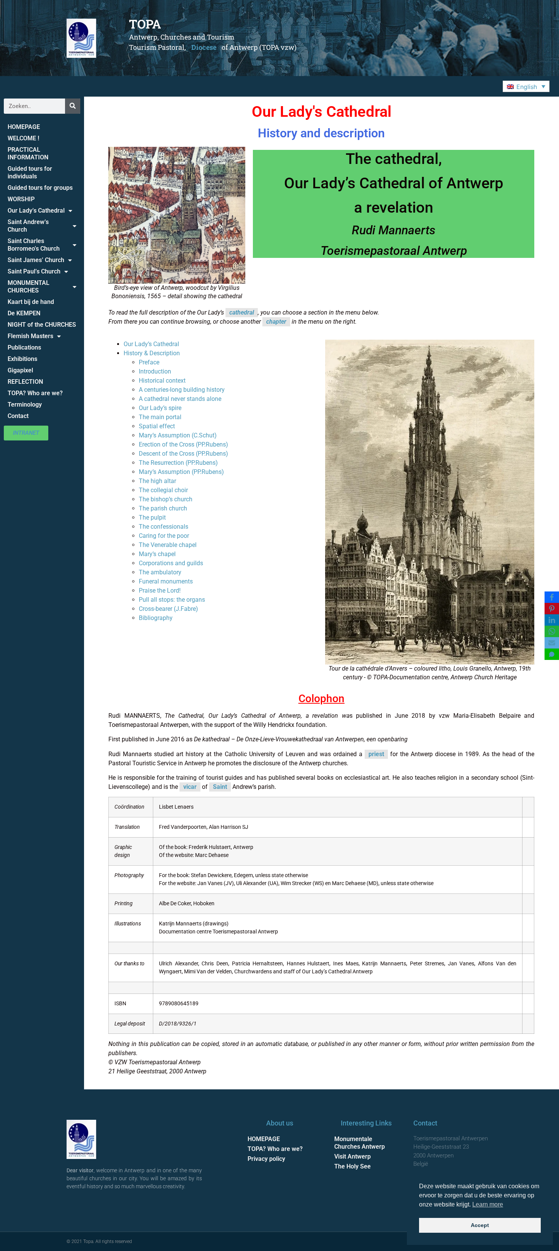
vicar (190, 786)
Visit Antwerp (352, 1156)
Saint (220, 786)
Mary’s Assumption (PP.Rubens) (181, 471)
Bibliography (156, 618)
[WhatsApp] (552, 631)
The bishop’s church (165, 499)
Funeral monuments (166, 581)
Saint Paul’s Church (34, 271)
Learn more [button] (487, 1204)
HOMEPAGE (24, 126)
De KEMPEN (24, 313)
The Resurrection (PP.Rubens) (178, 462)
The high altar (157, 481)
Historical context (162, 380)
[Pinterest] (552, 608)
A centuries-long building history (182, 389)
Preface (149, 362)
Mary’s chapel (157, 554)
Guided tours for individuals (30, 172)
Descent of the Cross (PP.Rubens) (183, 453)
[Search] (72, 106)
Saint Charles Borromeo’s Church (34, 244)
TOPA (145, 24)
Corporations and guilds (171, 563)
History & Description (152, 353)
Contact (18, 416)
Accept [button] (480, 1225)
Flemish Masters (30, 336)
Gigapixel (20, 370)
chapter (276, 321)
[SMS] (552, 654)
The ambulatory (160, 572)
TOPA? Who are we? (35, 393)
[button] (526, 86)
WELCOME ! (23, 138)
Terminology (25, 404)
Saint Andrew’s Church (28, 225)
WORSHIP (21, 199)
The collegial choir (163, 490)
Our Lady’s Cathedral (36, 210)
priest (376, 754)
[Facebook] (552, 597)
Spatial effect (157, 426)
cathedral (241, 312)
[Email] (552, 643)
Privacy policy (266, 1158)
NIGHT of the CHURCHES (42, 324)
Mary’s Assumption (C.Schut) (178, 435)
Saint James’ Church (36, 260)
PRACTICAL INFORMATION (28, 153)
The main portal (160, 417)
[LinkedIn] (552, 620)
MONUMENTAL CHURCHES (28, 286)
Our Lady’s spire (160, 408)
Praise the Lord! (160, 590)
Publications (24, 347)
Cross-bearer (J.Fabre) (168, 608)
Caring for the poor (164, 535)
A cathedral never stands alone (180, 398)
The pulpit (152, 517)
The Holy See (352, 1166)
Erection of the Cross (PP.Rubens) (183, 444)
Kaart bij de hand (31, 301)
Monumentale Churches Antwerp (359, 1142)
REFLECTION (25, 381)
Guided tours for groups (40, 187)
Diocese (203, 47)
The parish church (163, 508)
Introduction (155, 371)
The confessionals (163, 526)
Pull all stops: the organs (172, 599)
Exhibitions (22, 358)
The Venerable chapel (168, 544)
